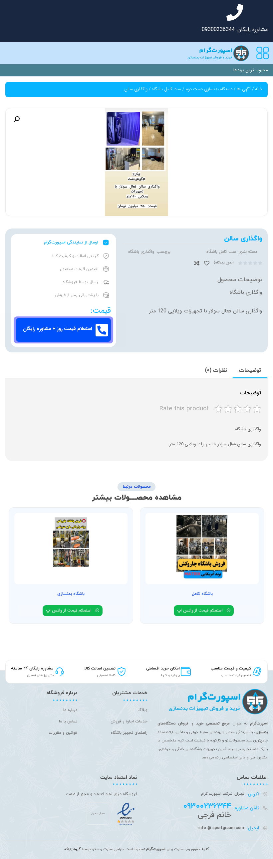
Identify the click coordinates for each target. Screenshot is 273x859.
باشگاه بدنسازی (71, 594)
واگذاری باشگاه (141, 251)
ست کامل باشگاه (166, 89)
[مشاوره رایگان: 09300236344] (234, 12)
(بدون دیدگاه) (223, 262)
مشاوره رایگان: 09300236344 (235, 29)
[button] (17, 119)
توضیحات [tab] (250, 370)
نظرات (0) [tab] (216, 370)
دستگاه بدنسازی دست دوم (208, 89)
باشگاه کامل (202, 594)
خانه (258, 89)
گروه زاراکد (72, 849)
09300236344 (207, 806)
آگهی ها (244, 89)
